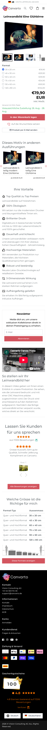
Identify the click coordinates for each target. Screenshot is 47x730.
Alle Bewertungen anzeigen (23, 486)
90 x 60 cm (10, 84)
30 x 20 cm (10, 69)
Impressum (7, 606)
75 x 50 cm (10, 80)
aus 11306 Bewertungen (21, 440)
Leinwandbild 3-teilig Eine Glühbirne (34, 170)
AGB (4, 612)
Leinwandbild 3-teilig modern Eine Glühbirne (11, 170)
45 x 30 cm (10, 73)
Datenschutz (8, 609)
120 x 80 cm (10, 88)
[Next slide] (46, 166)
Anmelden (6, 622)
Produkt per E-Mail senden (24, 130)
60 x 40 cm (10, 77)
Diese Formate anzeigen (23, 561)
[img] (23, 436)
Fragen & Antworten (11, 633)
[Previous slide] (1, 166)
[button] (7, 57)
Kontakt (5, 602)
